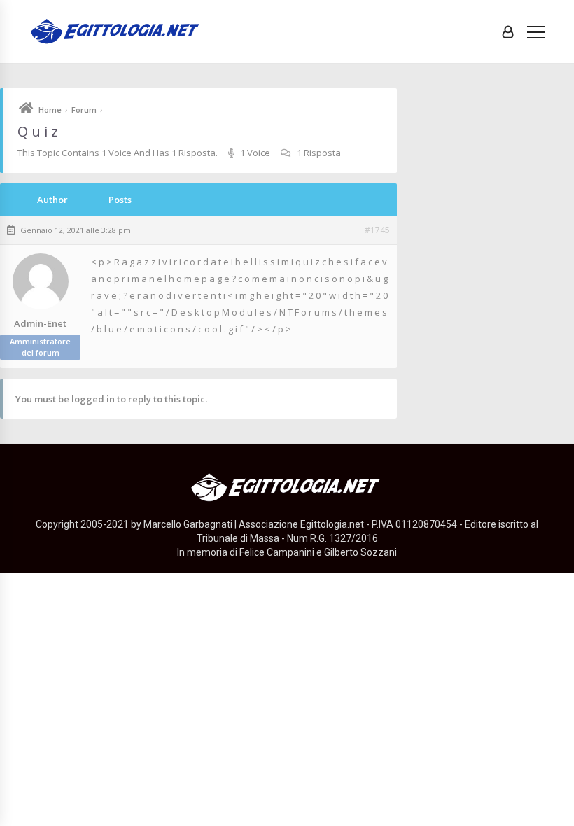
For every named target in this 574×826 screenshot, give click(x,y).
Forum (84, 109)
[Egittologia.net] (116, 32)
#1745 (377, 230)
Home (50, 109)
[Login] (508, 31)
